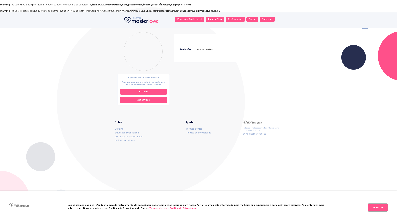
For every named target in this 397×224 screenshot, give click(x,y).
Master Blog (215, 19)
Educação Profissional (189, 19)
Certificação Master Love (129, 136)
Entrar (252, 19)
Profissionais (235, 19)
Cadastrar (267, 19)
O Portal (119, 128)
